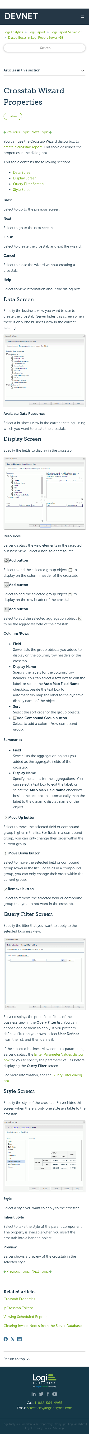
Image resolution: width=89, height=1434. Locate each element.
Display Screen (25, 178)
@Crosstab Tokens (18, 1308)
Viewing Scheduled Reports (25, 1317)
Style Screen (23, 189)
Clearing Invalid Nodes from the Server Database (43, 1326)
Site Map (58, 1428)
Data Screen (23, 172)
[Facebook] (6, 1339)
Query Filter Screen (28, 184)
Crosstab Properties (19, 1299)
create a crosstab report (23, 147)
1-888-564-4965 (48, 1403)
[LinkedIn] (19, 1339)
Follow (13, 116)
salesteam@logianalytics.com (49, 1408)
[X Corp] (12, 1339)
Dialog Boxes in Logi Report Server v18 (35, 37)
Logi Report (36, 32)
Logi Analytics (13, 32)
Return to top (15, 1359)
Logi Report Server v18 (67, 32)
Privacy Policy (42, 1428)
